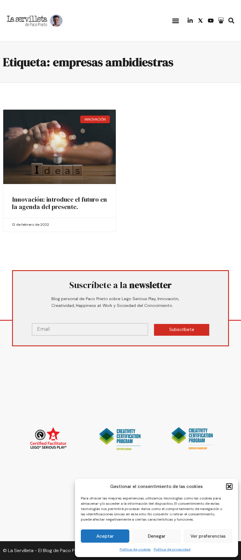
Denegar (156, 536)
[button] (229, 486)
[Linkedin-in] (190, 21)
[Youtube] (211, 21)
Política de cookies (135, 549)
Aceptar (105, 536)
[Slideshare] (221, 21)
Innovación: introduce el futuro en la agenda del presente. (59, 203)
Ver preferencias (208, 536)
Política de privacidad (172, 549)
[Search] (231, 21)
